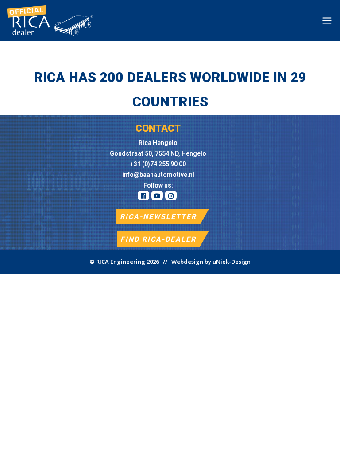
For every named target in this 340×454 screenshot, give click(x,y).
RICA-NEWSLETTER (158, 216)
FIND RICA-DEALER (158, 239)
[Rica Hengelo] (47, 20)
